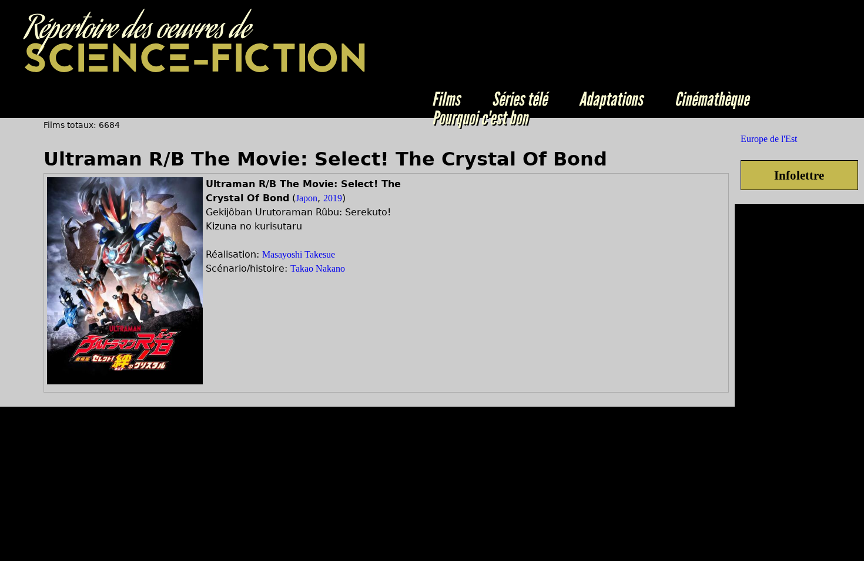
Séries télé (519, 99)
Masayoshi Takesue (298, 254)
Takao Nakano (317, 268)
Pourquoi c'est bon (480, 118)
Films (446, 99)
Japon (306, 198)
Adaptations (611, 99)
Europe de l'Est (769, 139)
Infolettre (799, 175)
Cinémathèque (712, 99)
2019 (332, 198)
